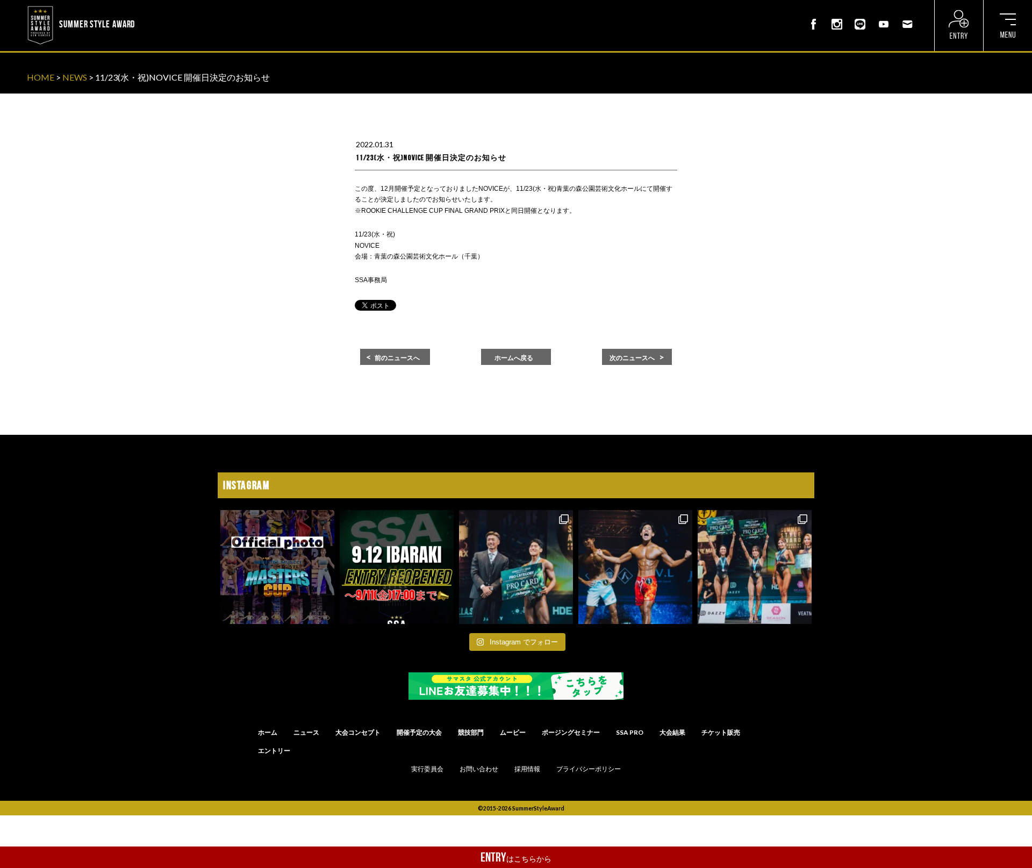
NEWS (74, 77)
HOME (40, 77)
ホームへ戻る (513, 358)
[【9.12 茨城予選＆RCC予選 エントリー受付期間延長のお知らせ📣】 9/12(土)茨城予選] (397, 567)
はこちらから (516, 857)
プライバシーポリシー (588, 769)
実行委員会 (427, 769)
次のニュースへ (632, 358)
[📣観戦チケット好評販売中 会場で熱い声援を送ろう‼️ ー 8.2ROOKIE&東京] (516, 567)
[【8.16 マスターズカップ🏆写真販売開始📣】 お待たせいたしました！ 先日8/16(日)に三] (277, 567)
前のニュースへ (397, 358)
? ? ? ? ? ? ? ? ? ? (166, 7)
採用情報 (527, 769)
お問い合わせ (479, 769)
